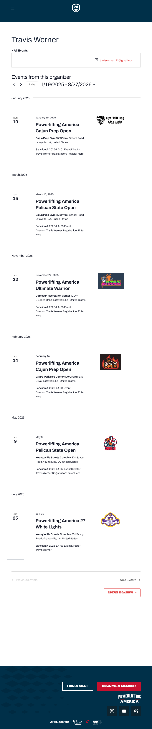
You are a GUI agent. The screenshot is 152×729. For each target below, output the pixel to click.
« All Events (19, 50)
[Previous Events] (13, 84)
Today (32, 84)
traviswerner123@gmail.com (116, 60)
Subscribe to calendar (120, 592)
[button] (12, 8)
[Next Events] (21, 84)
